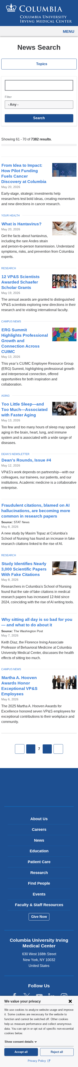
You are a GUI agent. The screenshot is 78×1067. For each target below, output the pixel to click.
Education (39, 851)
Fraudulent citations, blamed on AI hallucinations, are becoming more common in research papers (35, 510)
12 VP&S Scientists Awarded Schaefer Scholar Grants (20, 282)
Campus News (11, 321)
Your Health (10, 215)
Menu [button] (68, 31)
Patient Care (39, 862)
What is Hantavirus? (22, 224)
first (19, 749)
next (47, 749)
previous (31, 749)
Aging (5, 395)
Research (8, 268)
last (58, 749)
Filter (8, 97)
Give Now (39, 917)
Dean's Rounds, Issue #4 (26, 460)
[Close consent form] (70, 1001)
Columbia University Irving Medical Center (39, 780)
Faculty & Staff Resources (39, 905)
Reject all (57, 1052)
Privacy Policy (37, 1060)
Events (39, 894)
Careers (39, 829)
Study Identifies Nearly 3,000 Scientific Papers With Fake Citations (24, 569)
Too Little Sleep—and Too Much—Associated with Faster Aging (24, 409)
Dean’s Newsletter (15, 454)
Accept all (21, 1052)
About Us (39, 819)
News (39, 840)
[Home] (39, 13)
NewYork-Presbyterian (39, 794)
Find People (39, 883)
